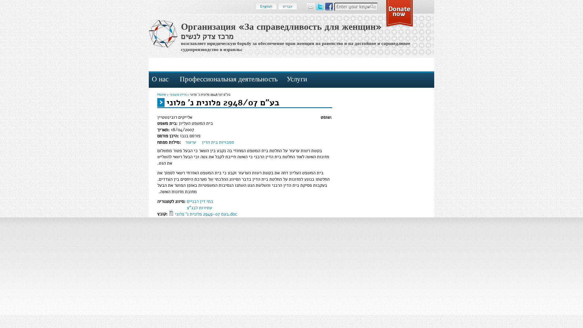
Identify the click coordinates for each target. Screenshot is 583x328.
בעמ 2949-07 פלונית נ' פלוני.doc (206, 214)
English (266, 6)
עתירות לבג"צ (199, 208)
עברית (287, 6)
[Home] (163, 34)
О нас (160, 79)
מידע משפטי (177, 94)
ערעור (190, 142)
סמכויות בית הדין (218, 142)
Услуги (297, 79)
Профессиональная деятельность (229, 79)
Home (161, 94)
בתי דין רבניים (200, 201)
